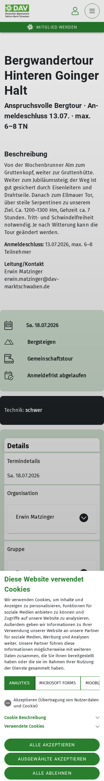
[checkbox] (52, 703)
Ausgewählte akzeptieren (52, 759)
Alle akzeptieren (52, 745)
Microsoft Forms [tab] (57, 682)
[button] (52, 717)
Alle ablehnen (52, 773)
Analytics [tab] (19, 682)
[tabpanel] (52, 712)
